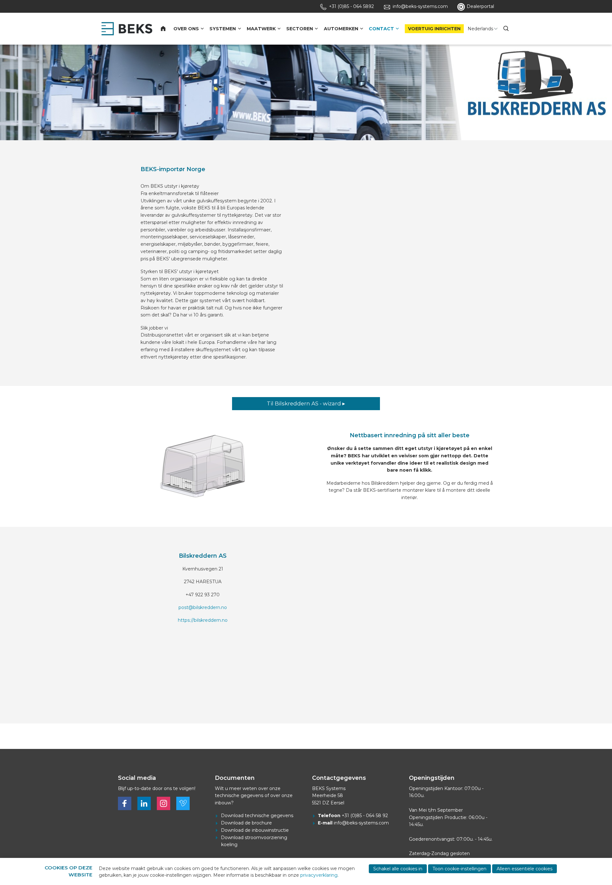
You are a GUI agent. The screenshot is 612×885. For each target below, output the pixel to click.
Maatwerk (261, 29)
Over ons (186, 29)
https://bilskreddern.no (203, 620)
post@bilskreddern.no (202, 607)
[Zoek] (506, 28)
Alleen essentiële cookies (524, 869)
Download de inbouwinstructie (255, 830)
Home (166, 29)
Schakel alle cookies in (397, 869)
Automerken (341, 29)
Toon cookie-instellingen (459, 869)
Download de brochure (246, 823)
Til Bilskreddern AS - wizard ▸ (306, 403)
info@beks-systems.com (361, 823)
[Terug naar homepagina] (126, 28)
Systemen (222, 29)
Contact (381, 29)
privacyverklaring (319, 875)
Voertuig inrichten (434, 29)
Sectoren (299, 29)
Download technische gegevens (257, 815)
